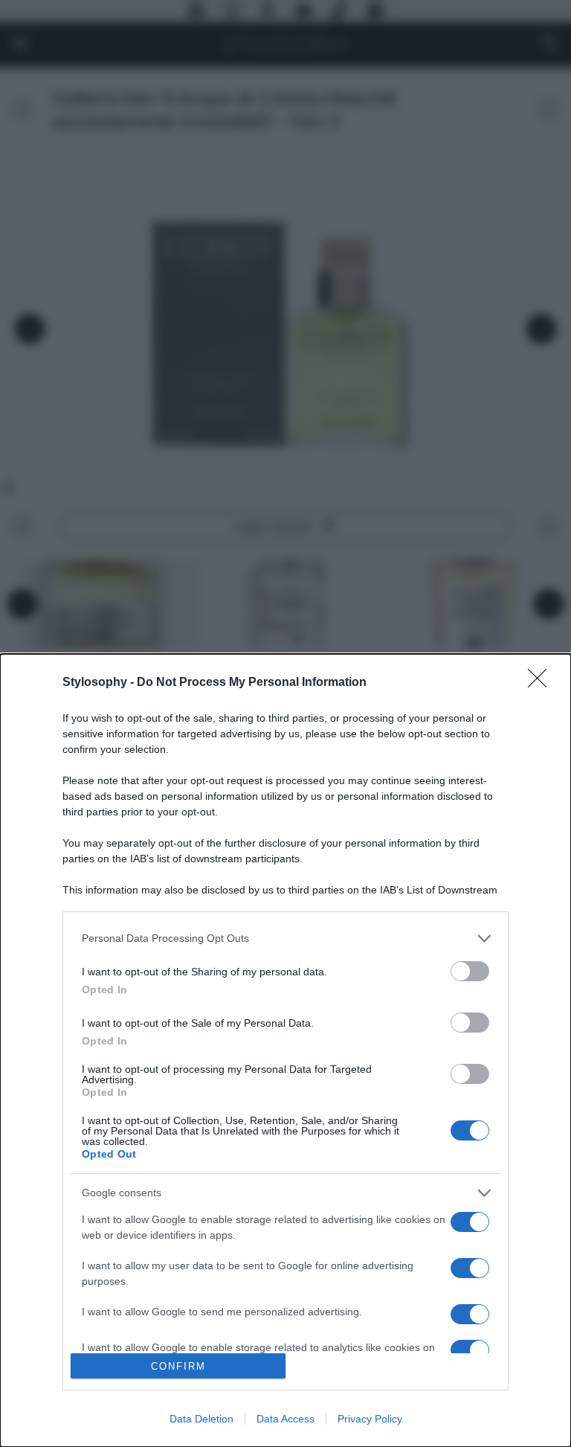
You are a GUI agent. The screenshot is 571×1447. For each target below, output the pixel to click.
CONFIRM (178, 1366)
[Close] (542, 683)
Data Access (285, 1419)
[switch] (470, 971)
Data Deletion (201, 1419)
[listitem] (285, 938)
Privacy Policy (370, 1419)
